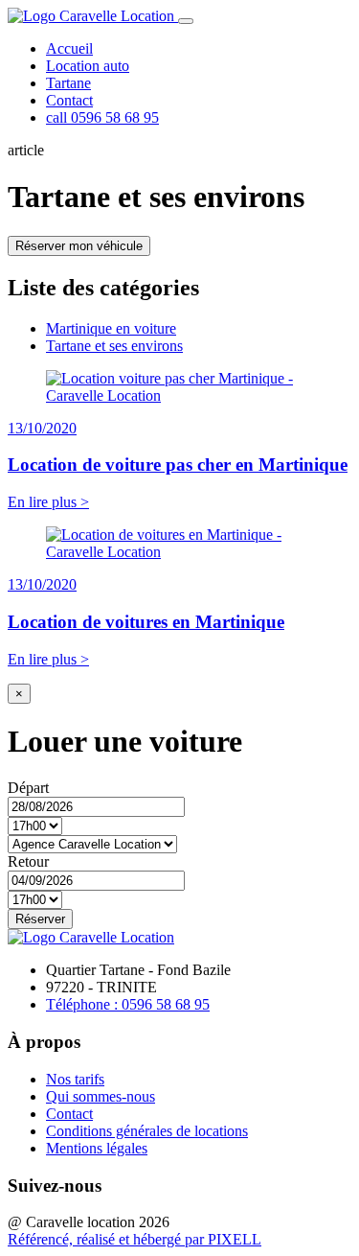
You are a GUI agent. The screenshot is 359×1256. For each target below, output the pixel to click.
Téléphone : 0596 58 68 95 (128, 1004)
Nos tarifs (75, 1079)
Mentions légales (96, 1148)
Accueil (69, 48)
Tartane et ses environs (114, 345)
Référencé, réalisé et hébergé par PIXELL (134, 1239)
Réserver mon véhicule (79, 246)
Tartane (68, 83)
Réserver (40, 919)
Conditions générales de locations (147, 1131)
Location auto (87, 66)
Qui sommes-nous (100, 1096)
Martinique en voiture (111, 328)
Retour (28, 861)
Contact (69, 100)
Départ (28, 787)
